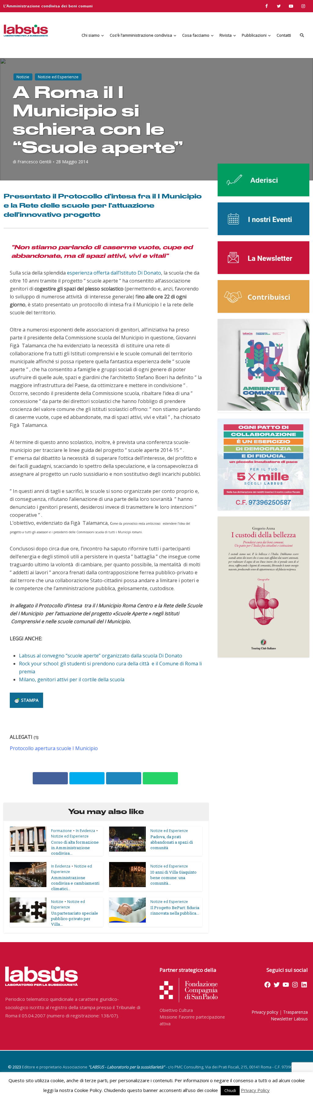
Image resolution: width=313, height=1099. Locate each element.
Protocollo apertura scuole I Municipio (54, 748)
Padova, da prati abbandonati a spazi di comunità (171, 842)
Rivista (225, 35)
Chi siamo (91, 35)
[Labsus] (26, 30)
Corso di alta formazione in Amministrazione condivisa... (75, 847)
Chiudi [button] (230, 1090)
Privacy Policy (255, 1090)
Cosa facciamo (195, 35)
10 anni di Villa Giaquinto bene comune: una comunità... (173, 877)
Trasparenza (295, 1012)
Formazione (61, 830)
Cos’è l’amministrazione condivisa (141, 35)
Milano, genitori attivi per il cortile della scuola (71, 679)
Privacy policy (265, 1012)
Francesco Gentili (34, 162)
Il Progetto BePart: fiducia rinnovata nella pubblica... (174, 910)
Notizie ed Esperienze (58, 77)
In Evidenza (85, 830)
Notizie (23, 77)
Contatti (284, 35)
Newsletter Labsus (289, 1019)
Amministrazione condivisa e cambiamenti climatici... (75, 883)
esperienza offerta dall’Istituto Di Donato (114, 272)
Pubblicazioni (254, 35)
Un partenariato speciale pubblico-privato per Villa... (74, 918)
